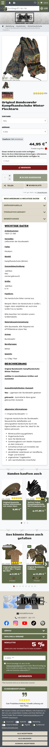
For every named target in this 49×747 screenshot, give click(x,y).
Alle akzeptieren (24, 733)
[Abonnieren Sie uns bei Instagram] (15, 623)
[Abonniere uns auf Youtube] (24, 623)
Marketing (36, 722)
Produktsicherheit (15, 212)
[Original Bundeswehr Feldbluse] (36, 554)
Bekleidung (10, 26)
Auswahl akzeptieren (25, 743)
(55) (45, 93)
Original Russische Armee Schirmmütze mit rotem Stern (12, 504)
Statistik (23, 722)
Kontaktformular (26, 613)
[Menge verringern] (9, 179)
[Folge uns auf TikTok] (33, 623)
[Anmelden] (10, 3)
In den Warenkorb (31, 177)
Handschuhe (21, 26)
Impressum (13, 717)
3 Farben (37, 581)
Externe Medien (12, 725)
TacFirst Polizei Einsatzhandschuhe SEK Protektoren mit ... (36, 505)
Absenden (25, 167)
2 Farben (12, 581)
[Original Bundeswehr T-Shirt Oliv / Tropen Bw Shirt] (12, 554)
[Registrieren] (14, 3)
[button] (43, 3)
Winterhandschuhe (35, 26)
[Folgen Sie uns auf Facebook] (6, 623)
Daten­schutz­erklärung (31, 715)
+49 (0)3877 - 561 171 (26, 617)
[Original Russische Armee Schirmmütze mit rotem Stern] (12, 490)
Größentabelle (13, 205)
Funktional (40, 725)
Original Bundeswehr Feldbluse (37, 568)
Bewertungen (11, 219)
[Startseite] (24, 18)
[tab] (24, 198)
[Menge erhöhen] (9, 176)
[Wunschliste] (35, 3)
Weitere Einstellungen (10, 728)
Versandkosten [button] (42, 192)
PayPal (27, 725)
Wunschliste (34, 185)
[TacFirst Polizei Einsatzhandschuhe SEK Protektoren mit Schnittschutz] (36, 490)
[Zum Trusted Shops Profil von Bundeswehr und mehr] (42, 623)
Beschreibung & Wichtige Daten (21, 198)
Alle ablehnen (24, 738)
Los (46, 8)
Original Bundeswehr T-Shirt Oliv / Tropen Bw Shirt (12, 569)
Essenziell (9, 722)
